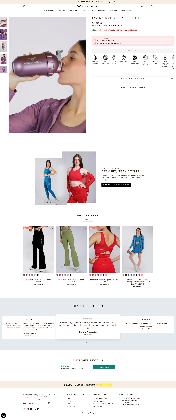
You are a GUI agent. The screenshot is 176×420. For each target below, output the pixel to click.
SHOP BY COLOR (49, 10)
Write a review (104, 367)
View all (88, 220)
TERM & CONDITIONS (100, 398)
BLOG (68, 404)
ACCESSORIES (100, 10)
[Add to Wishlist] (52, 228)
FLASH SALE (113, 10)
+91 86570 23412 (128, 400)
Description (133, 74)
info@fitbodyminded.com (130, 404)
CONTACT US (71, 406)
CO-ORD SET (87, 10)
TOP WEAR (62, 10)
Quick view (38, 270)
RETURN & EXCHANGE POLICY (103, 404)
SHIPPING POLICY (99, 406)
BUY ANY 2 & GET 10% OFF (116, 184)
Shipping (104, 25)
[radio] (24, 275)
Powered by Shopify (88, 413)
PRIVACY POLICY (98, 401)
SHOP (68, 398)
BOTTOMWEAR (74, 10)
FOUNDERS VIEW (126, 10)
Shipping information (133, 79)
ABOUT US (70, 401)
